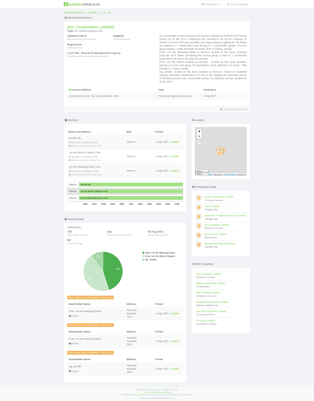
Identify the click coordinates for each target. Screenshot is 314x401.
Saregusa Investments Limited (212, 301)
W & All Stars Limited (215, 234)
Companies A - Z (213, 4)
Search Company (238, 4)
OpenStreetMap (229, 174)
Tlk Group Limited (205, 320)
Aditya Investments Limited (210, 283)
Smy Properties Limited (216, 224)
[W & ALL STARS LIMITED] (218, 154)
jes (109, 12)
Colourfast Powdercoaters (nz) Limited (224, 215)
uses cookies (138, 394)
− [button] (199, 136)
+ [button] (199, 131)
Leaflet (209, 174)
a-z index (92, 12)
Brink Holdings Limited (208, 292)
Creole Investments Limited (218, 196)
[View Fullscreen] (199, 143)
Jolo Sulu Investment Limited (211, 311)
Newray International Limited (219, 243)
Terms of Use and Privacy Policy (157, 392)
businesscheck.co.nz (74, 12)
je (104, 12)
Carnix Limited (211, 206)
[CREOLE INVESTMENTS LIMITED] (221, 153)
